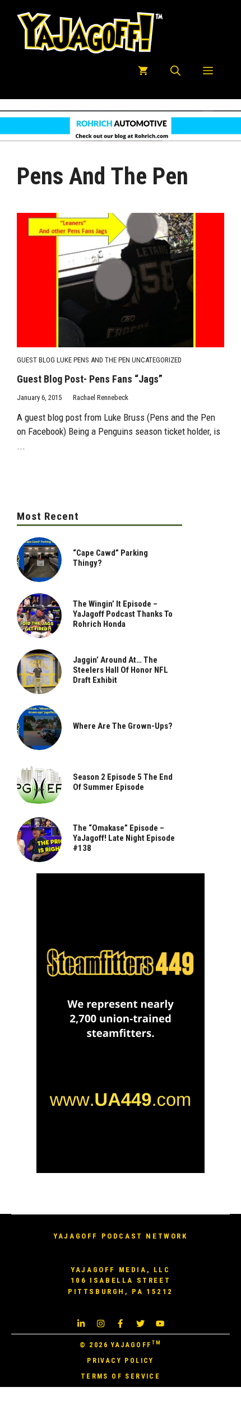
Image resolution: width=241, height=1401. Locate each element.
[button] (175, 71)
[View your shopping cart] (143, 71)
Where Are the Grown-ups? (123, 726)
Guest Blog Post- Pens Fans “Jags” (90, 379)
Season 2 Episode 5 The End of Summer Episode (123, 782)
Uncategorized (157, 360)
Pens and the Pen (101, 360)
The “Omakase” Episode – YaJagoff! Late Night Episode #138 (124, 838)
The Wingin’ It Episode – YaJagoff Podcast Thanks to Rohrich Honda (123, 614)
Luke (64, 360)
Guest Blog (36, 360)
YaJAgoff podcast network (120, 1236)
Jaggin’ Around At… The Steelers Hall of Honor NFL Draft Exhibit (120, 670)
